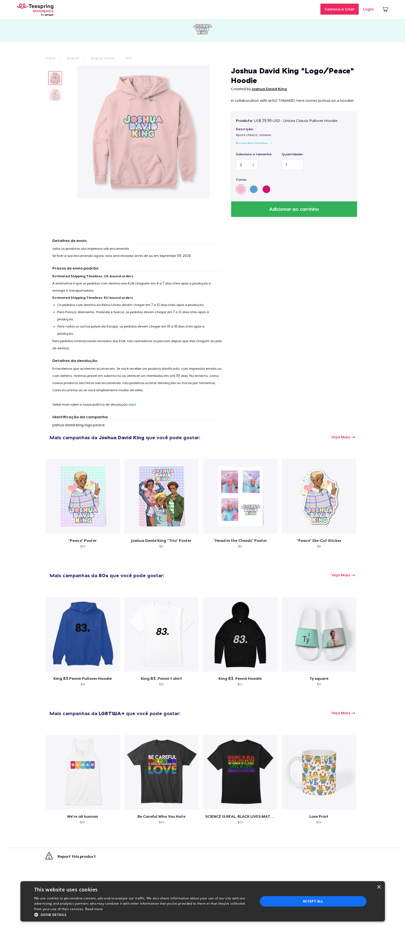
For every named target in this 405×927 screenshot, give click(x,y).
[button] (142, 914)
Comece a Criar (340, 9)
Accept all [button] (313, 901)
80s (129, 58)
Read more (94, 909)
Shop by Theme (102, 58)
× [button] (379, 887)
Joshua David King (269, 89)
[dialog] (202, 901)
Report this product (76, 856)
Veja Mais (340, 437)
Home (50, 58)
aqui (132, 404)
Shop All (73, 58)
